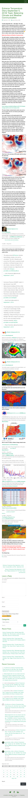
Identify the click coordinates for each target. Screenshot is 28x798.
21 (17, 774)
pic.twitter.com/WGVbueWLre (11, 271)
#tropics (12, 269)
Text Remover (7, 667)
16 (24, 772)
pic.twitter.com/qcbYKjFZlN (11, 322)
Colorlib (18, 795)
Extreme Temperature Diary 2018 (9, 555)
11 (7, 772)
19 (10, 774)
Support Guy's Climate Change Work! (10, 613)
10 (3, 772)
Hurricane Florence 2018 (21, 555)
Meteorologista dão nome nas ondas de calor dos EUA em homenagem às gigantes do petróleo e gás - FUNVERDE (14, 675)
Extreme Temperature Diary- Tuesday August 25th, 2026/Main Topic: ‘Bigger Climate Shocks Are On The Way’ (14, 658)
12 (10, 772)
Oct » (16, 778)
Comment (4, 582)
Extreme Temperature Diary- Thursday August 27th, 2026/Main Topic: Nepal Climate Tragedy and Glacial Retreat (13, 646)
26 (10, 776)
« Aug (12, 778)
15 (20, 772)
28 (17, 776)
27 (14, 776)
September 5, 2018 (9, 275)
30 (24, 776)
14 (17, 772)
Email (3, 602)
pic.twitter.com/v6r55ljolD (10, 297)
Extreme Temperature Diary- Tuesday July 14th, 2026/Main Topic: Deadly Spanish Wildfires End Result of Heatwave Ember (13, 692)
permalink (5, 556)
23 (24, 774)
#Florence (15, 255)
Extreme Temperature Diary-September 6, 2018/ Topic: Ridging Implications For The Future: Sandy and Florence (14, 571)
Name (3, 597)
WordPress (14, 796)
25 (7, 776)
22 (20, 774)
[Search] (24, 625)
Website (3, 606)
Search (3, 781)
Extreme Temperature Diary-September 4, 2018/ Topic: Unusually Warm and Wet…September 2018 (13, 566)
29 (20, 776)
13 (14, 772)
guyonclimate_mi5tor (16, 20)
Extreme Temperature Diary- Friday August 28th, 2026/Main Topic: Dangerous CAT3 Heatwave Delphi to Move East (14, 640)
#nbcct (15, 320)
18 (7, 774)
